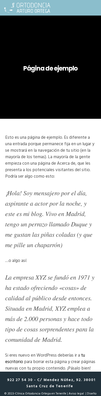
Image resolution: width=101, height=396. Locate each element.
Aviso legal (76, 393)
